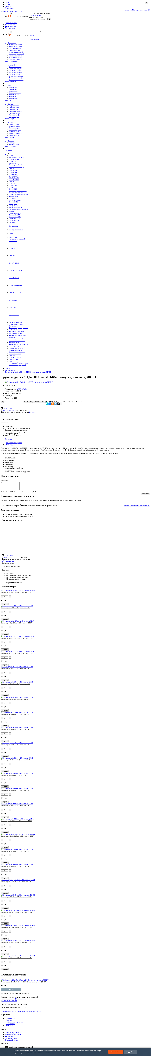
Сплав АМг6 (13, 222)
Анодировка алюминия (16, 230)
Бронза (10, 122)
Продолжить (145, 493)
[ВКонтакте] (49, 403)
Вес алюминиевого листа (17, 341)
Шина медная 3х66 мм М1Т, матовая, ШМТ (15, 668)
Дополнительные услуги (13, 443)
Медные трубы (13, 87)
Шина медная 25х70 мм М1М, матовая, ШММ (16, 912)
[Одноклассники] (52, 403)
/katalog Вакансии (10, 146)
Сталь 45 (11, 168)
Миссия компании (14, 144)
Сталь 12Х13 (13, 187)
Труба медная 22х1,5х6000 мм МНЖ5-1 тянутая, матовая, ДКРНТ (23, 982)
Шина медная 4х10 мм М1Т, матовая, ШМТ (15, 608)
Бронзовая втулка (14, 128)
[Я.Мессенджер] (47, 403)
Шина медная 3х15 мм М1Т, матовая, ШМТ (15, 790)
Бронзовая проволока (15, 133)
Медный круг (13, 89)
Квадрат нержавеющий (16, 46)
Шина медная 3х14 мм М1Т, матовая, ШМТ (15, 805)
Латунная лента (14, 106)
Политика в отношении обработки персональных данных (21, 1011)
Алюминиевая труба (15, 69)
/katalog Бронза (9, 137)
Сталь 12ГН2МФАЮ (15, 285)
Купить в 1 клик (40, 401)
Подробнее (130, 1052)
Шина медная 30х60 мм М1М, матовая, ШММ (16, 897)
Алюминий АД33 (14, 218)
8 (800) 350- (9, 410)
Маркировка (13, 204)
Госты (11, 156)
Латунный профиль (15, 115)
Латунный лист (14, 109)
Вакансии (11, 141)
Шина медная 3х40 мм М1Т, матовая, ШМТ (15, 729)
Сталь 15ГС (12, 183)
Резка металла (34, 39)
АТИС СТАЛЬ (22, 389)
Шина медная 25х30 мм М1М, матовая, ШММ (16, 942)
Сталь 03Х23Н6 (14, 278)
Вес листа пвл (13, 226)
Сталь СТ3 (12, 161)
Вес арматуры (13, 205)
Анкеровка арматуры (15, 333)
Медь (9, 85)
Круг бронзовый (14, 135)
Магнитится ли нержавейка (17, 239)
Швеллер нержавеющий (16, 54)
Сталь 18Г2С (13, 300)
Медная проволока (15, 93)
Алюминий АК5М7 (15, 213)
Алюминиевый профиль (16, 78)
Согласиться (115, 1052)
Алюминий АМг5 (14, 215)
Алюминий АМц (14, 220)
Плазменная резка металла (17, 352)
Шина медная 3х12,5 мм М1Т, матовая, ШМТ (16, 821)
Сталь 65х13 (13, 174)
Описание (8, 439)
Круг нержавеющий (15, 50)
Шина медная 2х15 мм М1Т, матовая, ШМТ (15, 866)
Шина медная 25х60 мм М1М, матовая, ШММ (16, 927)
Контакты (9, 150)
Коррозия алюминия (15, 350)
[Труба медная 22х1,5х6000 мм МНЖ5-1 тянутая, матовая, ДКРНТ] (29, 382)
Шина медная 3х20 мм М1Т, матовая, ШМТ (15, 760)
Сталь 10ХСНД (13, 202)
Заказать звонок (8, 999)
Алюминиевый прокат (13, 1034)
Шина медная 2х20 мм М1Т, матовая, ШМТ (15, 851)
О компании (10, 1024)
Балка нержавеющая (15, 57)
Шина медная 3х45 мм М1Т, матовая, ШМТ (15, 714)
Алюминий (11, 65)
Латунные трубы (14, 107)
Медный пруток (14, 94)
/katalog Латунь (9, 118)
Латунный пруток (14, 113)
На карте (32, 412)
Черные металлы (14, 315)
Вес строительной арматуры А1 (18, 209)
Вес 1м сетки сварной (15, 207)
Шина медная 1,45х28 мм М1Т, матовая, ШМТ (16, 882)
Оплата (7, 441)
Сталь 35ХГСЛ (13, 176)
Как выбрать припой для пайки (18, 331)
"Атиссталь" (8, 408)
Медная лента (13, 98)
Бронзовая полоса (14, 126)
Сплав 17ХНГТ (13, 237)
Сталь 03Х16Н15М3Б (15, 270)
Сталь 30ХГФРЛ (14, 180)
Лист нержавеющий (15, 48)
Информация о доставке (14, 1022)
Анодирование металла (16, 324)
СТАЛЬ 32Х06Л (14, 178)
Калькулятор (10, 1018)
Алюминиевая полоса (15, 70)
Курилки (9, 1020)
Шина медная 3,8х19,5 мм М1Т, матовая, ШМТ (17, 638)
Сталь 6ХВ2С (13, 172)
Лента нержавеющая (15, 56)
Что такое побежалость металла (18, 363)
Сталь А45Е (12, 307)
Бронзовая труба (14, 124)
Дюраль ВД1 (13, 330)
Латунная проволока (15, 111)
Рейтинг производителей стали (18, 194)
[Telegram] (55, 403)
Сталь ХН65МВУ (14, 159)
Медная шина (13, 91)
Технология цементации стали (18, 328)
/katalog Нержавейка (11, 61)
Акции (32, 35)
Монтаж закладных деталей (17, 365)
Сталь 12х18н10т (14, 185)
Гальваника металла (15, 354)
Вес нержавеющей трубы (16, 157)
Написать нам (8, 561)
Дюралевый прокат (11, 1040)
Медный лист (13, 96)
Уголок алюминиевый (16, 76)
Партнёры (12, 143)
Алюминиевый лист (15, 67)
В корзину (30, 401)
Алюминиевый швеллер (16, 80)
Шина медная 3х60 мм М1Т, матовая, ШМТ (15, 684)
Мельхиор (12, 211)
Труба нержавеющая (15, 44)
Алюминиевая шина (15, 72)
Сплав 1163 (12, 163)
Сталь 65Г (12, 355)
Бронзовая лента (14, 131)
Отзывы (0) (9, 444)
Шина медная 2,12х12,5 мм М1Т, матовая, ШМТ (17, 836)
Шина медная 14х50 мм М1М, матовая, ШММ (16, 958)
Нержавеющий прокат (13, 1032)
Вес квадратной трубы (16, 165)
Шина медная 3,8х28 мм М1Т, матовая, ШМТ (16, 623)
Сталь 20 (11, 181)
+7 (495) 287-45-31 (35, 15)
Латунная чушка (14, 117)
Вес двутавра (13, 326)
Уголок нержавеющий (16, 52)
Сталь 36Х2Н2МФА (15, 357)
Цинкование (13, 241)
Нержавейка (12, 43)
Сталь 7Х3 (12, 248)
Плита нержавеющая (15, 59)
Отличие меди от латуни (16, 348)
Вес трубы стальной (15, 200)
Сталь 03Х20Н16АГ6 (15, 292)
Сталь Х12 (12, 255)
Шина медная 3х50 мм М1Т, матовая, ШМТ (15, 699)
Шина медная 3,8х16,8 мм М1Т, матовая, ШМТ (17, 653)
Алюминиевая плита (15, 74)
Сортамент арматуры (15, 322)
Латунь (10, 104)
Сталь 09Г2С (13, 189)
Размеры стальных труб (16, 167)
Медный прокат (10, 1036)
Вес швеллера (13, 198)
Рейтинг (4, 491)
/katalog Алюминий (11, 81)
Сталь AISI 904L (14, 263)
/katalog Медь (9, 100)
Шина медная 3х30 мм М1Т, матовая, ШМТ (15, 745)
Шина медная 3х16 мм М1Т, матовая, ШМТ (15, 775)
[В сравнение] (146, 3)
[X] (58, 403)
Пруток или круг (14, 346)
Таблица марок (13, 196)
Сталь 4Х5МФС (14, 170)
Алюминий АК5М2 (15, 217)
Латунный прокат (11, 1038)
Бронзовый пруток (15, 130)
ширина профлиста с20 (16, 339)
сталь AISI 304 (13, 359)
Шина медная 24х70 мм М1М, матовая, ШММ (16, 592)
